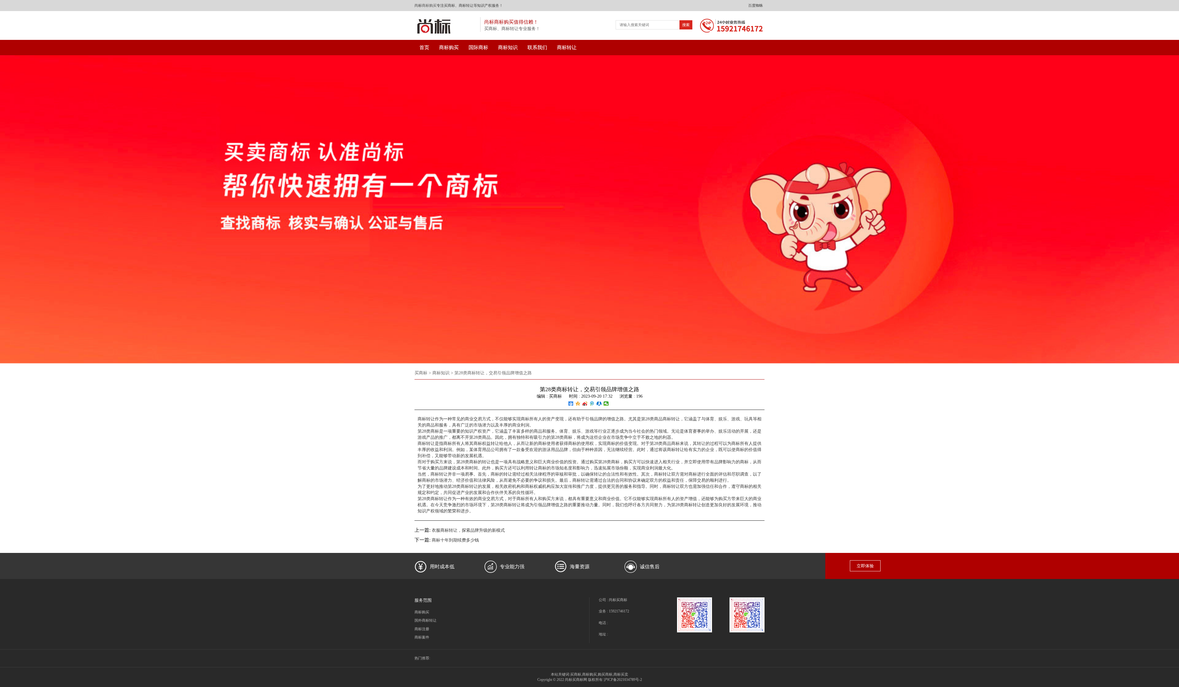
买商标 (420, 373)
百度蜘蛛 (755, 5)
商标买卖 (620, 674)
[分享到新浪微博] (585, 403)
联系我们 (537, 47)
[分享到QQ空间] (578, 403)
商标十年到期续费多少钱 (455, 540)
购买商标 (605, 674)
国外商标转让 (425, 620)
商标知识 (508, 47)
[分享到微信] (606, 403)
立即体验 (865, 566)
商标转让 (567, 47)
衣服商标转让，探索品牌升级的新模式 (468, 530)
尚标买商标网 (576, 679)
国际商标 (478, 47)
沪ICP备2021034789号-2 (623, 679)
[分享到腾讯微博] (592, 403)
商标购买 (429, 5)
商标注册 (421, 629)
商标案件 (421, 637)
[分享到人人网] (599, 403)
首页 (424, 47)
